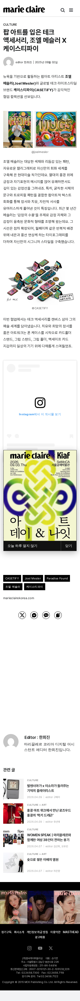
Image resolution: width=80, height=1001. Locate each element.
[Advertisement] (40, 671)
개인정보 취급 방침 (37, 932)
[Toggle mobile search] (63, 10)
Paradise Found (57, 578)
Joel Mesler (33, 578)
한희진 (28, 62)
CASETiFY (12, 578)
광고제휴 (40, 937)
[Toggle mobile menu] (71, 10)
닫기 (68, 546)
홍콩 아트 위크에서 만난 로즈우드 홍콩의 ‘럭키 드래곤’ (49, 812)
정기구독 (6, 932)
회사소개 (19, 932)
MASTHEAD (71, 932)
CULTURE (10, 24)
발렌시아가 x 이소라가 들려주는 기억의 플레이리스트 (48, 788)
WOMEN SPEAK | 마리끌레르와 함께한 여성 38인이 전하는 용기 (49, 837)
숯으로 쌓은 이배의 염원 (42, 860)
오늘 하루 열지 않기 (22, 546)
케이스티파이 (34, 586)
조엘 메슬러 (12, 586)
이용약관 (55, 932)
